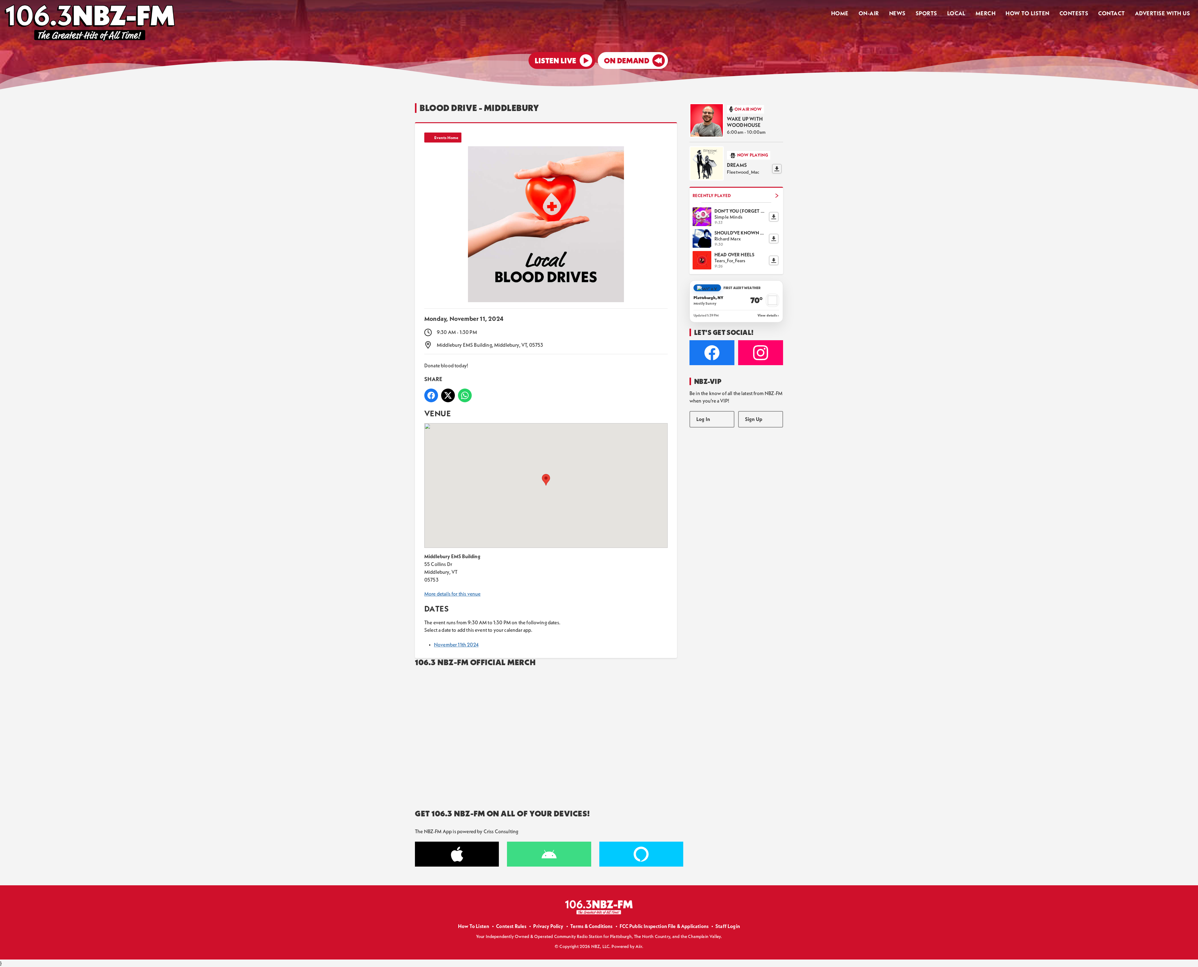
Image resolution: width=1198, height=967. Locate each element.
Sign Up (753, 419)
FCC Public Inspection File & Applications (664, 926)
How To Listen (1027, 13)
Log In (703, 419)
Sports (926, 13)
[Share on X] (448, 395)
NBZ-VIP (707, 381)
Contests (1073, 13)
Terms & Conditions (591, 926)
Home (840, 13)
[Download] (777, 168)
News (897, 13)
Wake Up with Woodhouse (745, 122)
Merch (986, 13)
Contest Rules (511, 926)
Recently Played (712, 195)
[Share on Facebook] (431, 395)
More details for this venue (452, 594)
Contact (1111, 13)
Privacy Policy (548, 926)
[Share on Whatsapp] (465, 395)
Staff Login (727, 926)
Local (956, 13)
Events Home (446, 137)
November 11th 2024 (456, 644)
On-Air (869, 13)
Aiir (639, 946)
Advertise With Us (1162, 13)
